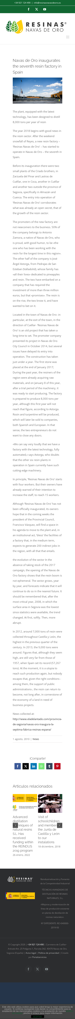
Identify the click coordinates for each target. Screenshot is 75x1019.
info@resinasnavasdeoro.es (47, 2)
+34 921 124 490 (22, 2)
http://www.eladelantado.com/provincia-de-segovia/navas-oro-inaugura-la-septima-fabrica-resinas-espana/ (37, 724)
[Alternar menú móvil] (68, 37)
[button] (15, 825)
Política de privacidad (48, 952)
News (36, 739)
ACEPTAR (37, 1017)
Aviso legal (31, 952)
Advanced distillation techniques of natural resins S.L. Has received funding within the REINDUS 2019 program (23, 833)
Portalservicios (39, 957)
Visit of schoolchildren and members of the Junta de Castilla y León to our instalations (50, 829)
